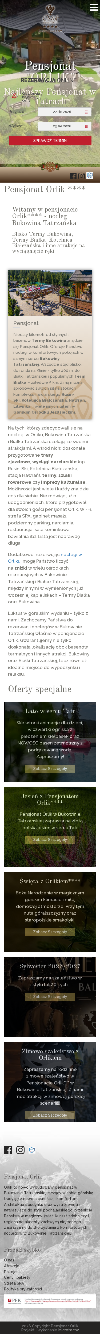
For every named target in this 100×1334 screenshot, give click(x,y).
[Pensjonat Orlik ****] (50, 31)
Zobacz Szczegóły (50, 769)
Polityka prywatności (23, 1289)
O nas (9, 1260)
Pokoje (10, 1271)
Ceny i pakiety (17, 1277)
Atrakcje (11, 1266)
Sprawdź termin (50, 140)
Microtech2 (68, 1330)
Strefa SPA (14, 1283)
